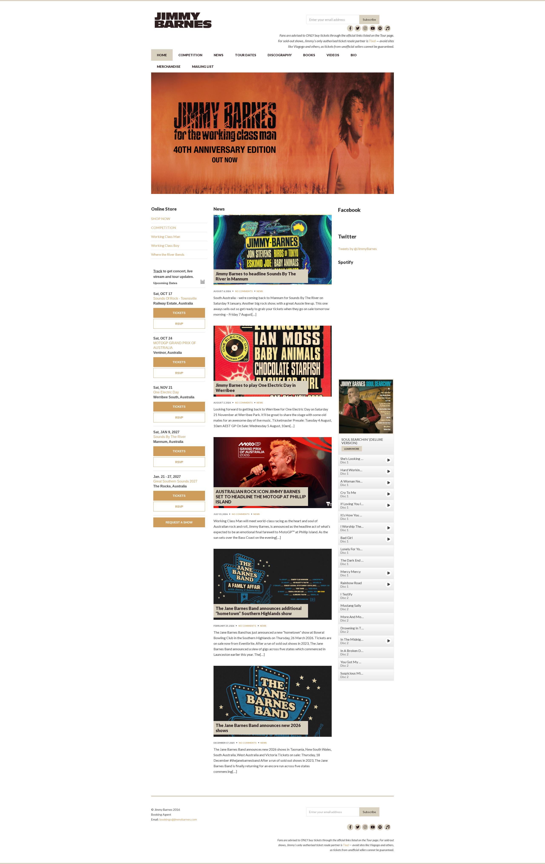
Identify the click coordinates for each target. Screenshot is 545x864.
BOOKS (309, 55)
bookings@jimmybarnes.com (178, 819)
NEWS (218, 55)
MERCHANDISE (169, 66)
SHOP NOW (160, 219)
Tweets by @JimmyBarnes (357, 249)
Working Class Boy (165, 245)
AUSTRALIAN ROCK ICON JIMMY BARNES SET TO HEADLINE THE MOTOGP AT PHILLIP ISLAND (261, 496)
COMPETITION (190, 55)
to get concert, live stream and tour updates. (173, 274)
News (260, 291)
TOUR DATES (245, 55)
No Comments (244, 291)
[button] (272, 133)
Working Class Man (165, 236)
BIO (354, 55)
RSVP (179, 323)
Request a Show (179, 522)
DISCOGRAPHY (280, 55)
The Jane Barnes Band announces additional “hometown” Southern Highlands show (259, 611)
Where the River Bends (167, 254)
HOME (162, 55)
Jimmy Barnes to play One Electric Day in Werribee (256, 388)
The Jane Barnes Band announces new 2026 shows (258, 728)
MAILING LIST (203, 66)
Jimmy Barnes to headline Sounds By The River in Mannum (256, 276)
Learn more (351, 448)
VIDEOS (333, 55)
